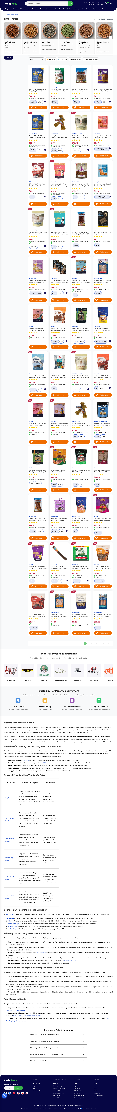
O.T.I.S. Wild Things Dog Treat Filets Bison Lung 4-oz (37, 615)
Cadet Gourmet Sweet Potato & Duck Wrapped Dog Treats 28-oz (59, 471)
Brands (57, 9)
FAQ (34, 1088)
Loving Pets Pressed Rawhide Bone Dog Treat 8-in (81, 424)
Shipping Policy (57, 1086)
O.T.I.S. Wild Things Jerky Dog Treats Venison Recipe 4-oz (59, 329)
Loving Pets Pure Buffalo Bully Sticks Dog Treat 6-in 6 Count (37, 519)
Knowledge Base (37, 1090)
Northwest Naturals (100, 421)
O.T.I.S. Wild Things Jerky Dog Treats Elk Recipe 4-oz (102, 376)
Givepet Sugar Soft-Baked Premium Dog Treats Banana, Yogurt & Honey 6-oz (38, 424)
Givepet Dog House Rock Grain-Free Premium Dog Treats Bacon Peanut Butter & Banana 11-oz (37, 567)
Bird (96, 1088)
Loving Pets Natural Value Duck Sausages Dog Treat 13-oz (80, 185)
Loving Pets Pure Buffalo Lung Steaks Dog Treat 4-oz (80, 90)
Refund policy (25, 1109)
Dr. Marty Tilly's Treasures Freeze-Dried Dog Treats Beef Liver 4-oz (59, 90)
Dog (8, 14)
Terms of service (58, 1109)
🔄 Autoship (62, 59)
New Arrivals (68, 9)
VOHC (44, 763)
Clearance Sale (98, 9)
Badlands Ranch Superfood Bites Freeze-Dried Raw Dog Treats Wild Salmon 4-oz (81, 376)
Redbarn (75, 326)
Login (75, 1083)
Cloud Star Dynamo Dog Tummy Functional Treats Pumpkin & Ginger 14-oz (102, 471)
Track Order (56, 1095)
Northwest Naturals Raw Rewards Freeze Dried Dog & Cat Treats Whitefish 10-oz (102, 424)
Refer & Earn (77, 1090)
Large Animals (99, 1098)
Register (76, 1086)
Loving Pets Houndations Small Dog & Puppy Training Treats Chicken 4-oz (59, 519)
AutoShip (55, 1083)
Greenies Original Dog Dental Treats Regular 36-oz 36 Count (80, 567)
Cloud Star (97, 468)
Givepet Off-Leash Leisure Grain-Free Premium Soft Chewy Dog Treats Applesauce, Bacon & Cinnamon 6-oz (59, 424)
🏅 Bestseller (51, 59)
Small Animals (99, 1095)
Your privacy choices (80, 1098)
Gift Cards (77, 1093)
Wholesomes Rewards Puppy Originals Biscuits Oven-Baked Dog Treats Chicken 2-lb (80, 615)
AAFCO (26, 760)
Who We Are (36, 1083)
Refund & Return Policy (60, 1088)
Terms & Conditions (58, 1093)
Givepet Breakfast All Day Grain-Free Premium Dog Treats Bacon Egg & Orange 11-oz (59, 233)
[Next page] (109, 643)
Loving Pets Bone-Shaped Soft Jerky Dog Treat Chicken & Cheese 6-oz (37, 281)
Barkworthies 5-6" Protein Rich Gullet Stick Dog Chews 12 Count (102, 281)
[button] (108, 3)
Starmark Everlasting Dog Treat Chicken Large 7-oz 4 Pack (59, 281)
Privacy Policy (57, 1090)
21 (105, 643)
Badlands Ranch (77, 133)
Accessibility (47, 1109)
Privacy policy (36, 1109)
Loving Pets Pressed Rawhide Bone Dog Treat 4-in (59, 137)
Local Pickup (56, 1098)
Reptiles (97, 1090)
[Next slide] (110, 37)
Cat (96, 1086)
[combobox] (49, 3)
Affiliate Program (79, 1095)
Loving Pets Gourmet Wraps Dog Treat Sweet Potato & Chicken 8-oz (80, 519)
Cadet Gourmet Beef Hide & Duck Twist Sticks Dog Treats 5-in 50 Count (102, 519)
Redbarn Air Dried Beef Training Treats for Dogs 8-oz (81, 329)
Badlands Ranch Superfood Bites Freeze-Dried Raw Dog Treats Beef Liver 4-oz (81, 137)
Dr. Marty (54, 87)
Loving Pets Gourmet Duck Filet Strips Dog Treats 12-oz (81, 471)
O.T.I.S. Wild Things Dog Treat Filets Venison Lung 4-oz (102, 567)
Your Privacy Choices (89, 1109)
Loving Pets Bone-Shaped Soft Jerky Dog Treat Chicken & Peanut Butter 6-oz (103, 185)
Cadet (53, 468)
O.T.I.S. (31, 181)
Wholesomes (76, 612)
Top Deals (86, 9)
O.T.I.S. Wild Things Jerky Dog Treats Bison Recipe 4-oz (38, 185)
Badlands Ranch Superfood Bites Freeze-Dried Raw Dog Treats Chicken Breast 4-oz (38, 233)
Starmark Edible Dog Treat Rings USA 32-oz (103, 233)
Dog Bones (9, 798)
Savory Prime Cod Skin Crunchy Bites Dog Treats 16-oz (37, 137)
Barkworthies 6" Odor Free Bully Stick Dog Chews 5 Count (102, 615)
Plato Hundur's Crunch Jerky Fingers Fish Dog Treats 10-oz (58, 376)
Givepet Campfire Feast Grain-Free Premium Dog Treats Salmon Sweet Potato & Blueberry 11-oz (59, 185)
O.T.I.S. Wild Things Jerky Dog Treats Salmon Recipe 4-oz (37, 376)
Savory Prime (33, 87)
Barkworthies (98, 278)
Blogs (78, 9)
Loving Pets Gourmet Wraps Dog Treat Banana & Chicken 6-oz (103, 329)
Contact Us (77, 1088)
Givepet (53, 181)
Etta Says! (54, 564)
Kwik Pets (43, 1105)
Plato (52, 373)
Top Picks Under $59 (90, 59)
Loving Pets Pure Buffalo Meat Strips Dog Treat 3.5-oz (81, 233)
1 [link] (85, 643)
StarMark (97, 230)
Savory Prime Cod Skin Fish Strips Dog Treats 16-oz (38, 90)
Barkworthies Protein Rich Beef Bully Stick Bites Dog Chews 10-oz (59, 615)
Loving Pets (76, 87)
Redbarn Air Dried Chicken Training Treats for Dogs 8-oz (38, 471)
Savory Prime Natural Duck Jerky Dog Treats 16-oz (103, 90)
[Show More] (45, 102)
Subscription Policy (71, 1109)
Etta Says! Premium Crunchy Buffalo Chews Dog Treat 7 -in (58, 567)
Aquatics (97, 1093)
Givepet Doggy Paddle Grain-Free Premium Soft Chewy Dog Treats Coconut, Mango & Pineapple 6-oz (80, 281)
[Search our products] (70, 3)
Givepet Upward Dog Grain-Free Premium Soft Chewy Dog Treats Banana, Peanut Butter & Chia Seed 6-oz (38, 329)
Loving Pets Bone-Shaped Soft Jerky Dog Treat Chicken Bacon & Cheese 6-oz (102, 137)
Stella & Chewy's (13, 923)
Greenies (75, 564)
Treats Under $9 (75, 59)
